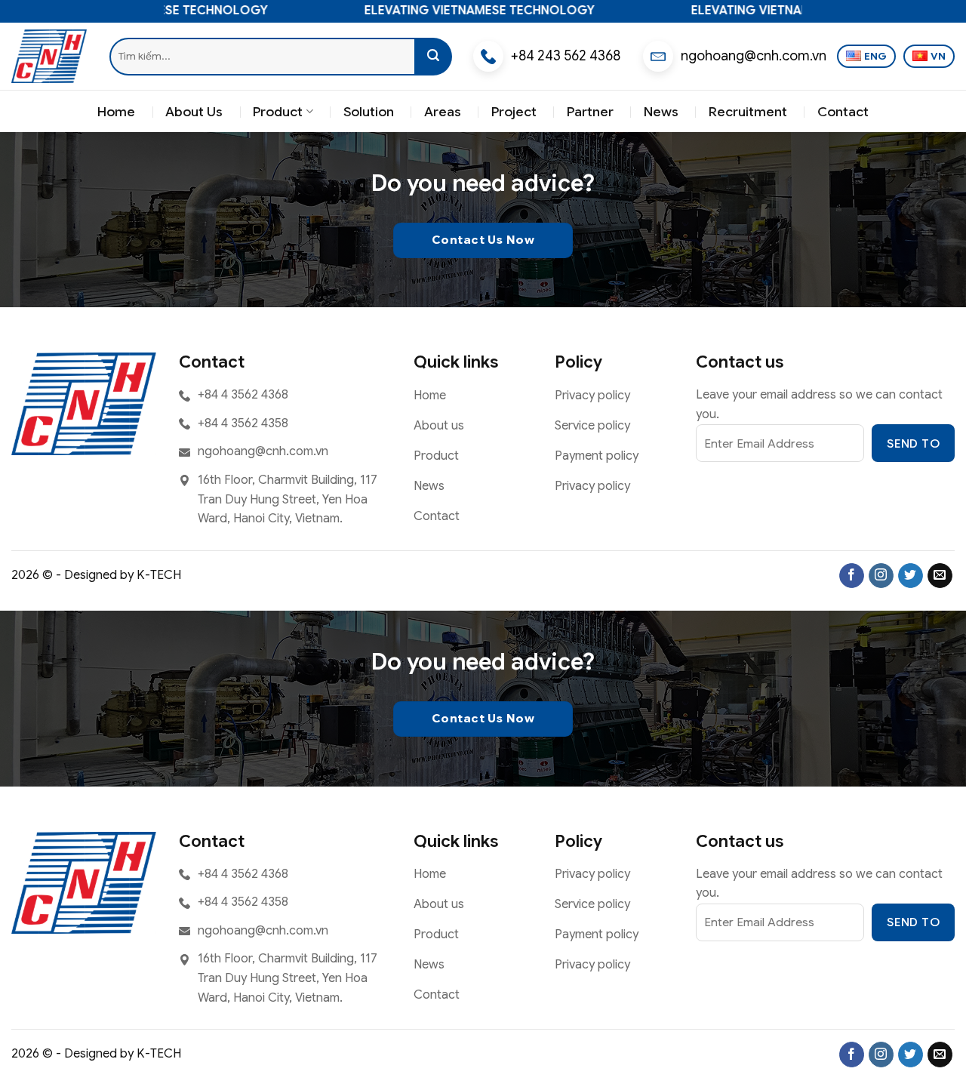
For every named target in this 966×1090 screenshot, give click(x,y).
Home (116, 111)
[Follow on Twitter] (910, 576)
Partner (590, 111)
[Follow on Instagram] (881, 576)
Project (514, 111)
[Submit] (433, 56)
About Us (194, 111)
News (661, 111)
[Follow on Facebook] (851, 576)
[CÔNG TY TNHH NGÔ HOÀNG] (49, 56)
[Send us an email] (940, 576)
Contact (843, 111)
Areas (442, 111)
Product (278, 111)
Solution (368, 111)
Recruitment (748, 111)
